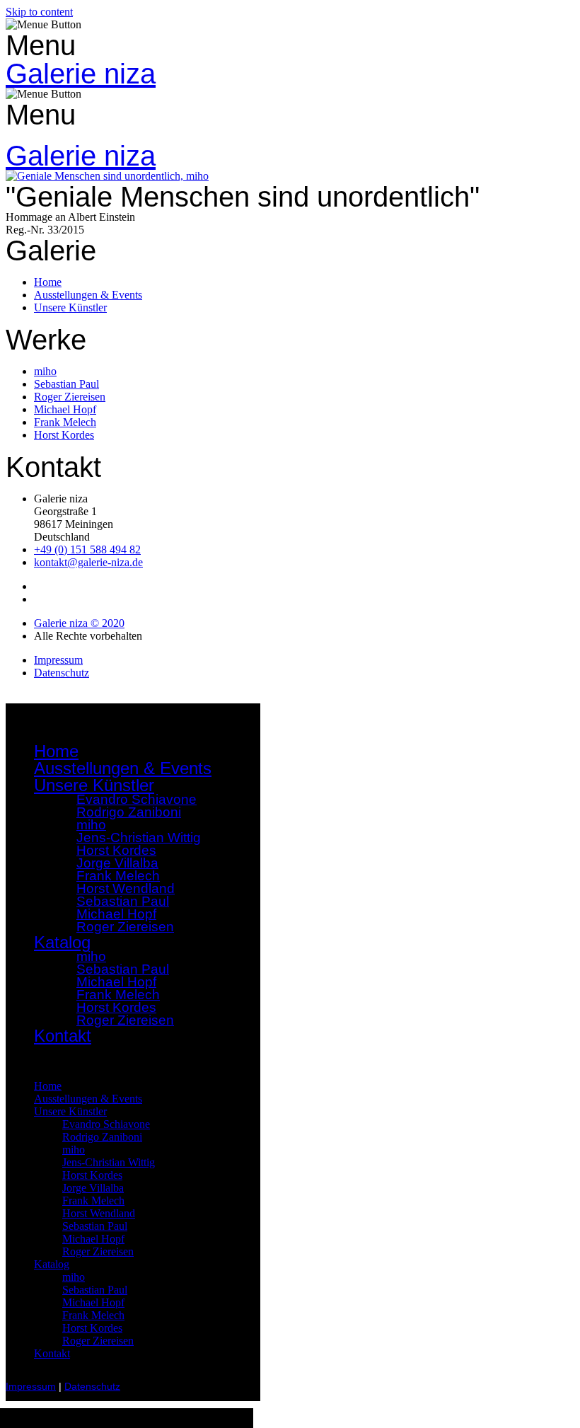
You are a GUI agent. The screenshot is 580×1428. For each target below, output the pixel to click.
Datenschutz (92, 1386)
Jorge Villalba (93, 1188)
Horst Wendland (98, 1213)
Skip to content (39, 12)
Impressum (31, 1386)
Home (56, 751)
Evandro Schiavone (106, 1124)
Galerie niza (81, 73)
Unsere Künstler (70, 1111)
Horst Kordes (92, 1175)
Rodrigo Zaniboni (128, 812)
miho (73, 1150)
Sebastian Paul (94, 1226)
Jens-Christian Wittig (108, 1162)
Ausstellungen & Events (122, 768)
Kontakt (62, 1035)
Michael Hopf (93, 1239)
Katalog (51, 1264)
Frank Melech (93, 1200)
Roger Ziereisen (125, 926)
